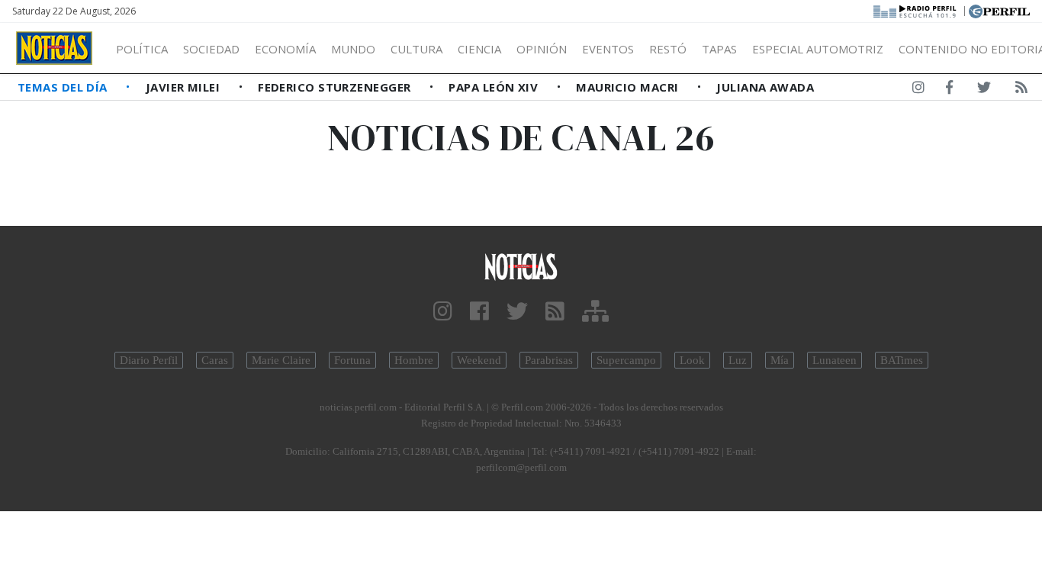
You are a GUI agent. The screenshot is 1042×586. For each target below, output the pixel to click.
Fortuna (352, 360)
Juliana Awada (765, 87)
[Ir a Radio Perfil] (915, 10)
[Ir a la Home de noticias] (521, 266)
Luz (737, 360)
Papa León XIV (495, 87)
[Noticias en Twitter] (984, 90)
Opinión (541, 48)
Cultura (416, 48)
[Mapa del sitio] (595, 312)
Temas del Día (64, 87)
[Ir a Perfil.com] (999, 10)
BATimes (901, 360)
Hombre (413, 360)
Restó (668, 48)
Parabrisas (549, 360)
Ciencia (479, 48)
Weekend (479, 360)
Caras (214, 360)
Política (142, 48)
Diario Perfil (149, 360)
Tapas (719, 48)
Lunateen (834, 360)
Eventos (608, 48)
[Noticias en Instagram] (918, 90)
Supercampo (626, 360)
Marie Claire (281, 360)
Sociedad (211, 48)
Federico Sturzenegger (336, 87)
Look (692, 360)
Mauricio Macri (629, 87)
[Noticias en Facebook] (949, 90)
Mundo (353, 48)
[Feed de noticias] (1021, 90)
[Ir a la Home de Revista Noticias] (54, 48)
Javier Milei (185, 87)
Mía (779, 360)
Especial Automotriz (817, 48)
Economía (285, 48)
